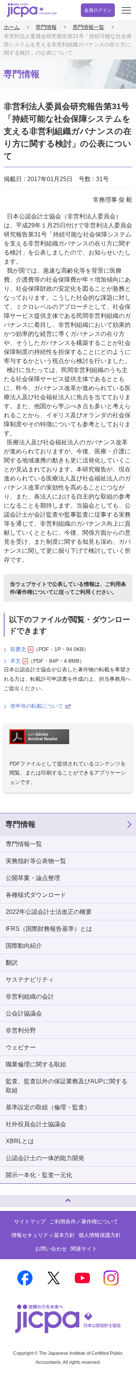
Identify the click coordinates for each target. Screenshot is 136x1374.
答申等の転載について (36, 706)
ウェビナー (21, 1047)
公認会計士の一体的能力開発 (45, 1158)
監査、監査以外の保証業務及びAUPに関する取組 (66, 1085)
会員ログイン (97, 10)
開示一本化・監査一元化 (39, 1175)
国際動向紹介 (24, 945)
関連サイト (84, 1249)
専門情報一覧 (88, 27)
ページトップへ (13, 1198)
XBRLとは (20, 1141)
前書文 (18, 649)
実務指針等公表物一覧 (36, 861)
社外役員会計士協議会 (36, 1124)
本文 (15, 661)
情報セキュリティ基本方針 (43, 1235)
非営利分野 (21, 1030)
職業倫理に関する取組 (36, 1064)
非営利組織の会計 (30, 996)
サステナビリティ (30, 979)
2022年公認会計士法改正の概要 (49, 912)
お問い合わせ (51, 1249)
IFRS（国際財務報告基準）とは (49, 929)
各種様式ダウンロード (36, 895)
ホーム (12, 27)
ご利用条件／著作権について (83, 1221)
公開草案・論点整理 (33, 878)
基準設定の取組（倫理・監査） (48, 1107)
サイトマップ (30, 1221)
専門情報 (46, 27)
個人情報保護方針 (100, 1235)
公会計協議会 (24, 1013)
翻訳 (12, 962)
